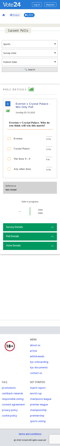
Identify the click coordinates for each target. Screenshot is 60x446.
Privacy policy (10, 410)
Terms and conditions (30, 434)
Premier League (39, 404)
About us (35, 345)
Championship (38, 410)
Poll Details (12, 236)
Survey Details (14, 227)
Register (50, 4)
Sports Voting (38, 421)
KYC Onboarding (39, 362)
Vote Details (13, 246)
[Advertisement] (30, 286)
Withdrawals (37, 356)
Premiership (37, 415)
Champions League (40, 399)
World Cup (36, 393)
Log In (37, 4)
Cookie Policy (9, 415)
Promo (16, 15)
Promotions (9, 387)
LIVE (30, 15)
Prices (33, 350)
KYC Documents (39, 367)
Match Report (38, 387)
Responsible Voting (13, 399)
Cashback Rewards (12, 393)
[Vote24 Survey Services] (12, 4)
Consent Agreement (13, 404)
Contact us (36, 373)
